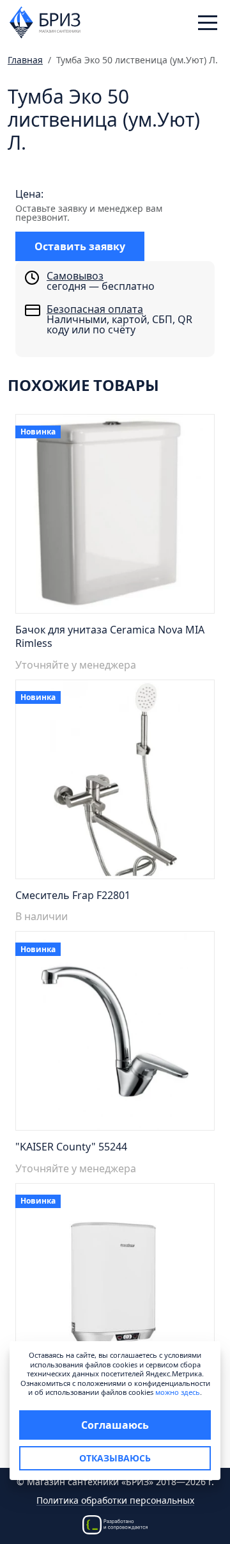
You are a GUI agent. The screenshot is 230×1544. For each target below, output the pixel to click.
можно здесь (177, 1392)
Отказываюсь (115, 1458)
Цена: (29, 194)
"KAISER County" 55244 (71, 1147)
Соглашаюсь (115, 1425)
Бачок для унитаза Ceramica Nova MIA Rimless (109, 636)
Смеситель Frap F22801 (72, 895)
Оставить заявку (79, 246)
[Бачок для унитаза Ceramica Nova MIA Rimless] (115, 518)
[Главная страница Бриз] (45, 21)
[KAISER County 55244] (115, 1035)
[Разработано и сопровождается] (115, 1524)
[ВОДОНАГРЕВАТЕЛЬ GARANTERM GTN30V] (115, 1287)
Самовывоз (75, 276)
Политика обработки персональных (115, 1501)
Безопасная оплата (95, 309)
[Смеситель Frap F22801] (115, 783)
